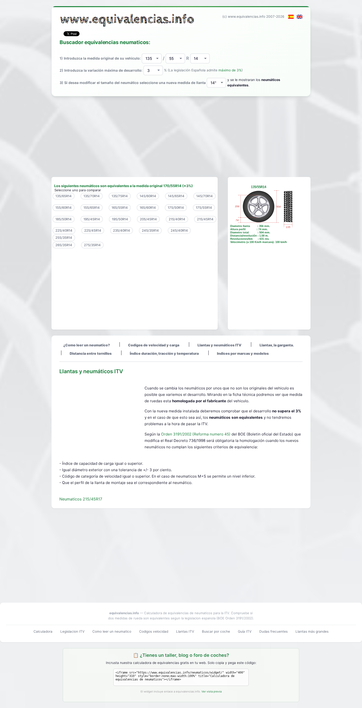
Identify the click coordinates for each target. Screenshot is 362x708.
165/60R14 (148, 207)
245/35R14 (150, 230)
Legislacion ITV (72, 631)
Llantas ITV (185, 631)
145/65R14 (176, 196)
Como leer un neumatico (111, 631)
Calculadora (42, 631)
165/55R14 (120, 207)
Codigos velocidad (153, 631)
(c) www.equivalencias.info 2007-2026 (253, 16)
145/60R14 (148, 196)
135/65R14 (63, 196)
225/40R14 (63, 230)
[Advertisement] (181, 136)
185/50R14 (63, 219)
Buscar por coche (216, 631)
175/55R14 (204, 207)
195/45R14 (91, 219)
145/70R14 (204, 196)
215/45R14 (205, 219)
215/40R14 (177, 219)
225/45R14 (92, 230)
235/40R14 (121, 230)
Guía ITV (244, 631)
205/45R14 (148, 219)
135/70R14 (91, 196)
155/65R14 (91, 207)
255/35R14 (63, 238)
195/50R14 (120, 219)
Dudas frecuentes (273, 631)
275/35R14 (92, 245)
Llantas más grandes (312, 631)
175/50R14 (176, 207)
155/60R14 (63, 207)
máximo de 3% (230, 70)
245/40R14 (179, 230)
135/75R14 (120, 196)
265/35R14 (63, 245)
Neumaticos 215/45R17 (80, 499)
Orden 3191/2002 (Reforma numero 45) (196, 434)
